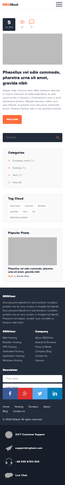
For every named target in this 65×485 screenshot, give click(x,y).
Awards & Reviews (45, 342)
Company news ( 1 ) (23, 160)
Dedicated (15, 206)
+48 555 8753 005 (27, 461)
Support (14, 212)
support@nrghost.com (28, 448)
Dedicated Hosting (13, 351)
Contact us (19, 411)
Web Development (19, 217)
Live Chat (21, 475)
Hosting (29, 206)
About (47, 406)
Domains (33, 406)
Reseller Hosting (12, 342)
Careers (39, 360)
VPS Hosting (10, 346)
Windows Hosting (12, 360)
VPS (33, 212)
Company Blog (43, 351)
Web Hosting (10, 337)
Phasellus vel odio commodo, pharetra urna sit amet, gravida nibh (31, 78)
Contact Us (41, 356)
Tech (25, 212)
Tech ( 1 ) (17, 175)
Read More (12, 119)
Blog (5, 411)
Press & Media (43, 346)
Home (6, 406)
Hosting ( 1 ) (18, 168)
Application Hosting (13, 356)
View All (16, 182)
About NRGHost (44, 337)
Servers (42, 206)
